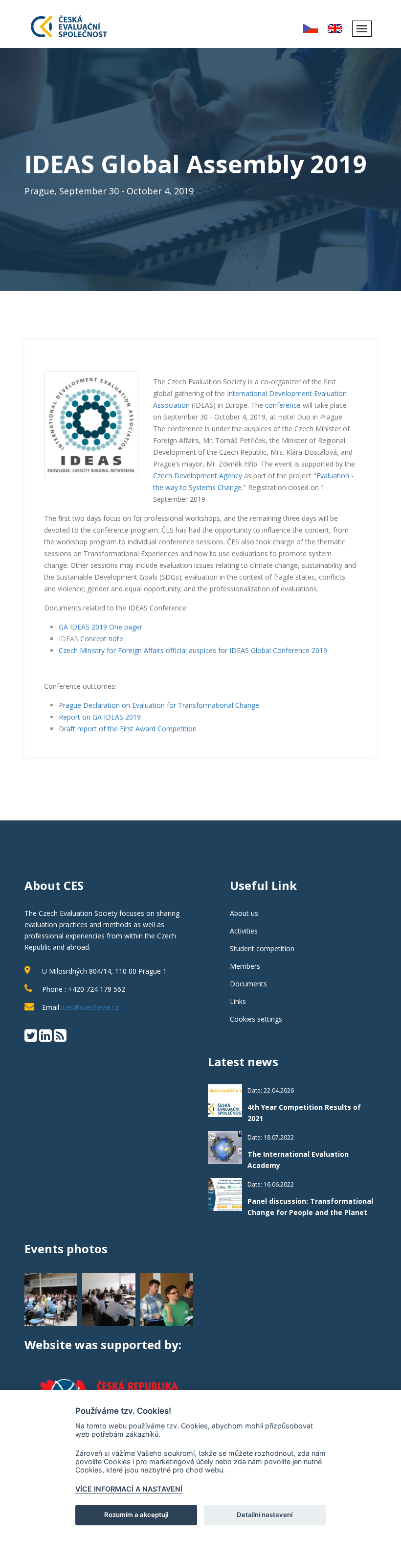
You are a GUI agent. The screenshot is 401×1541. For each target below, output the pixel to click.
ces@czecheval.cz (91, 1007)
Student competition (262, 948)
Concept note (101, 638)
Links (238, 1001)
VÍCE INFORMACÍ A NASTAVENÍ (128, 1489)
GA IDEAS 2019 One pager (100, 626)
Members (245, 966)
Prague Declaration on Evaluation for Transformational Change (159, 705)
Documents (248, 983)
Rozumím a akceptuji (136, 1514)
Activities (244, 930)
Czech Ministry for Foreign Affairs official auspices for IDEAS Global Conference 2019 (193, 650)
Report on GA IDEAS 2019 (100, 717)
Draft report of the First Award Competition (128, 728)
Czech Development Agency (197, 475)
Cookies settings (256, 1019)
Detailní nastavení (264, 1514)
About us (244, 913)
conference (283, 405)
